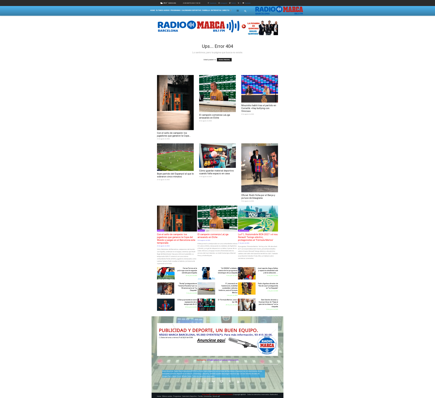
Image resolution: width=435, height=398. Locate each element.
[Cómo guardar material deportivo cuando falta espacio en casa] (217, 155)
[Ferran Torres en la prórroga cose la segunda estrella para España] (166, 273)
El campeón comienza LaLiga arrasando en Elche (214, 116)
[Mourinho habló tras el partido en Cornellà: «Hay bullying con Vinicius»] (259, 89)
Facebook (212, 3)
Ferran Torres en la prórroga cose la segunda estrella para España (187, 270)
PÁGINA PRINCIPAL (224, 60)
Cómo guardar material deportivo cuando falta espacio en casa (216, 172)
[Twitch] (230, 3)
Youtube (248, 3)
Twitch (233, 3)
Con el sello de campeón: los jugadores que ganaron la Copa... (174, 134)
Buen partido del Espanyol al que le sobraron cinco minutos (175, 175)
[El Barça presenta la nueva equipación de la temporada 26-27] (166, 305)
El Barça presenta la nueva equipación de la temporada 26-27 (187, 302)
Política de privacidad (218, 394)
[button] (245, 11)
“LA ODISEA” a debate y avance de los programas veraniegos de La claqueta (227, 270)
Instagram (223, 3)
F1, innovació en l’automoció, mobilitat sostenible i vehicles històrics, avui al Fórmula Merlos (228, 288)
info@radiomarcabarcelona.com (223, 360)
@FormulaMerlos (243, 230)
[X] (238, 3)
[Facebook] (208, 3)
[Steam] (213, 381)
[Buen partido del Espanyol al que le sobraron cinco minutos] (175, 157)
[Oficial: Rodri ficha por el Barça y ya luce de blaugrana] (259, 167)
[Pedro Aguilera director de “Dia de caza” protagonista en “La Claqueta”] (247, 288)
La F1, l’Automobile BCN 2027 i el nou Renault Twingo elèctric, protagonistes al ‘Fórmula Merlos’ (258, 237)
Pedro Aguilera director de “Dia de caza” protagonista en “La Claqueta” (268, 286)
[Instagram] (219, 3)
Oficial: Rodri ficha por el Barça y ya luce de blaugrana (258, 196)
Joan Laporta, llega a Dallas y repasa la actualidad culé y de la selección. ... (267, 270)
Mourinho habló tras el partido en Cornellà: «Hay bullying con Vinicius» (258, 108)
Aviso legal (205, 394)
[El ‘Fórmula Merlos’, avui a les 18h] (206, 305)
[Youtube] (243, 3)
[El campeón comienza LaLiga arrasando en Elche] (217, 93)
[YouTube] (238, 381)
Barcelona (160, 230)
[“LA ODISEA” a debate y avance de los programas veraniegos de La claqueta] (206, 273)
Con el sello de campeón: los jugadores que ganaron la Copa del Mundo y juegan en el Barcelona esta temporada (176, 238)
